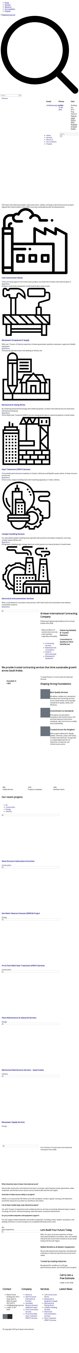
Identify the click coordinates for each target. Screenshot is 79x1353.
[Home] (5, 98)
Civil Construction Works (12, 277)
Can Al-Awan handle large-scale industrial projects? (20, 1205)
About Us (8, 7)
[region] (39, 176)
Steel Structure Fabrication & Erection (18, 861)
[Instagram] (10, 1316)
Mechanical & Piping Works (13, 405)
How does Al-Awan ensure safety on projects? (18, 1194)
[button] (39, 198)
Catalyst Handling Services (13, 534)
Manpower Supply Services (13, 1122)
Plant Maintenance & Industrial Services (19, 1017)
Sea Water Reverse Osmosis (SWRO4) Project (21, 913)
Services (8, 5)
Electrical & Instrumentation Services (18, 598)
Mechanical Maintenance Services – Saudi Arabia (23, 1070)
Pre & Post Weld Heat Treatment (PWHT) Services (23, 965)
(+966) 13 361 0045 (60, 107)
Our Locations (10, 9)
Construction (6, 865)
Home (7, 3)
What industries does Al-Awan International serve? (20, 1184)
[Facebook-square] (5, 1316)
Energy (4, 917)
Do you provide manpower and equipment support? (20, 1215)
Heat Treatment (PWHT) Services (16, 469)
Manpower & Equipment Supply (15, 340)
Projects (8, 11)
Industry (5, 1074)
